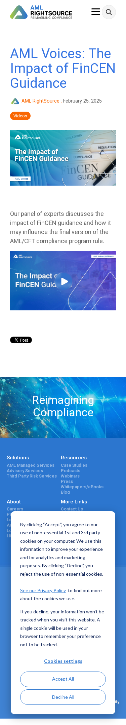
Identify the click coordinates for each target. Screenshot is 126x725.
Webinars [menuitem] (70, 476)
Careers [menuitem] (15, 509)
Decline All (63, 697)
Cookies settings (63, 661)
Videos (20, 115)
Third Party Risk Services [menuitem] (32, 476)
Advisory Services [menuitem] (25, 471)
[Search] (109, 12)
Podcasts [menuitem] (70, 471)
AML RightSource (40, 101)
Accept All (63, 679)
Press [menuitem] (67, 482)
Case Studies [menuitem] (74, 465)
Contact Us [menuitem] (72, 509)
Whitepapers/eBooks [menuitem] (82, 487)
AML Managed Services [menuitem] (30, 465)
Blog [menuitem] (65, 492)
